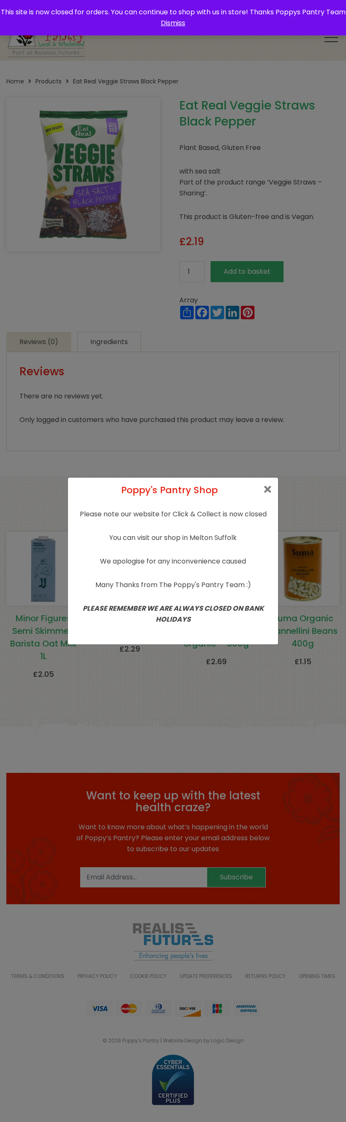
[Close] (267, 489)
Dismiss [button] (173, 23)
